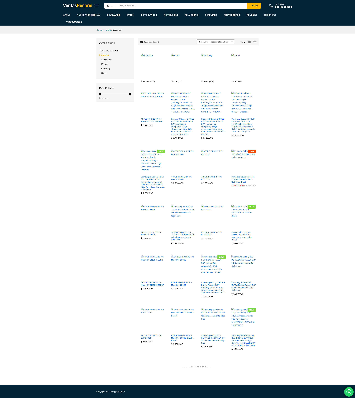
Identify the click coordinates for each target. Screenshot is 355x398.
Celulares (104, 55)
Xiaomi (104, 73)
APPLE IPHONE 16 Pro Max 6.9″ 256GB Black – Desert (182, 337)
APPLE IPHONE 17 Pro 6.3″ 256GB (151, 336)
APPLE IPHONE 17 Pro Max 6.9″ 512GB (151, 233)
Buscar (254, 6)
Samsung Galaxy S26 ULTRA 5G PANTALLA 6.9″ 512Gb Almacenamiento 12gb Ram (243, 286)
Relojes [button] (252, 15)
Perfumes (211, 15)
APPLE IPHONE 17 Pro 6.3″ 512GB (211, 233)
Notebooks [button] (171, 15)
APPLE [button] (66, 15)
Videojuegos (74, 22)
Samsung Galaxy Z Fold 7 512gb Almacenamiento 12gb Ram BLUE (243, 179)
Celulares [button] (113, 15)
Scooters (270, 15)
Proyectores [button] (232, 15)
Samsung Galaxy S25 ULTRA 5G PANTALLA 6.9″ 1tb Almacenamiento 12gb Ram (213, 339)
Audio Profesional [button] (88, 15)
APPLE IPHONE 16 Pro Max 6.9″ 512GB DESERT (152, 283)
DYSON (130, 15)
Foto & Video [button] (149, 15)
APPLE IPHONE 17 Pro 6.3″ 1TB (211, 178)
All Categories (110, 50)
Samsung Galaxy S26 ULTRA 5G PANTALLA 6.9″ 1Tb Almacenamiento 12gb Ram (183, 236)
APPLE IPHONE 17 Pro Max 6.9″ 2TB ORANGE (151, 120)
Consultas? (280, 4)
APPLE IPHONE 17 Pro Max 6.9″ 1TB (181, 178)
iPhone (104, 64)
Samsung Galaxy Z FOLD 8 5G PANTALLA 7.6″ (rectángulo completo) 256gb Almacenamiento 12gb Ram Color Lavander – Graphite (153, 183)
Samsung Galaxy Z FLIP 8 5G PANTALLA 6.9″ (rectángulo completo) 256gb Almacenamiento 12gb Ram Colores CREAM (213, 287)
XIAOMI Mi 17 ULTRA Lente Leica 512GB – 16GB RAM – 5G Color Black (241, 236)
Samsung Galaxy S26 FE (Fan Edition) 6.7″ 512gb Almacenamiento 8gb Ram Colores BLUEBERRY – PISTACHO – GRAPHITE (243, 340)
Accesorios (106, 59)
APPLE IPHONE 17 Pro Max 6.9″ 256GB (181, 283)
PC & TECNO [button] (191, 15)
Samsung (105, 68)
